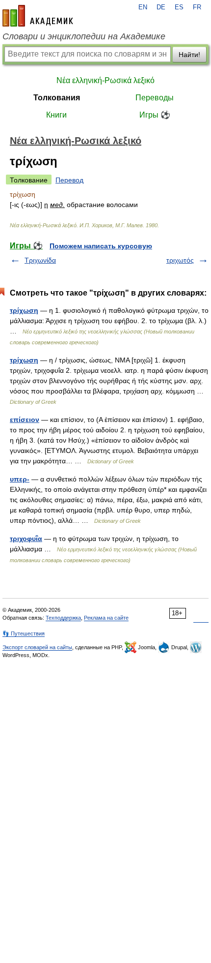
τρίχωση (24, 310)
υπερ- (19, 479)
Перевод (69, 180)
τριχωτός (180, 260)
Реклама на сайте (106, 618)
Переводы (154, 97)
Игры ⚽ (154, 115)
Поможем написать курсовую (101, 246)
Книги (56, 115)
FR (197, 7)
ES (179, 7)
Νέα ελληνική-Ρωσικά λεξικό (105, 80)
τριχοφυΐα (26, 538)
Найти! (189, 55)
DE (161, 7)
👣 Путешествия (23, 633)
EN (142, 7)
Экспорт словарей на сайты (37, 647)
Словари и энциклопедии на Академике (83, 36)
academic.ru (37, 16)
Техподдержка (63, 618)
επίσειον (24, 419)
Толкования (56, 97)
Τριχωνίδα (40, 260)
